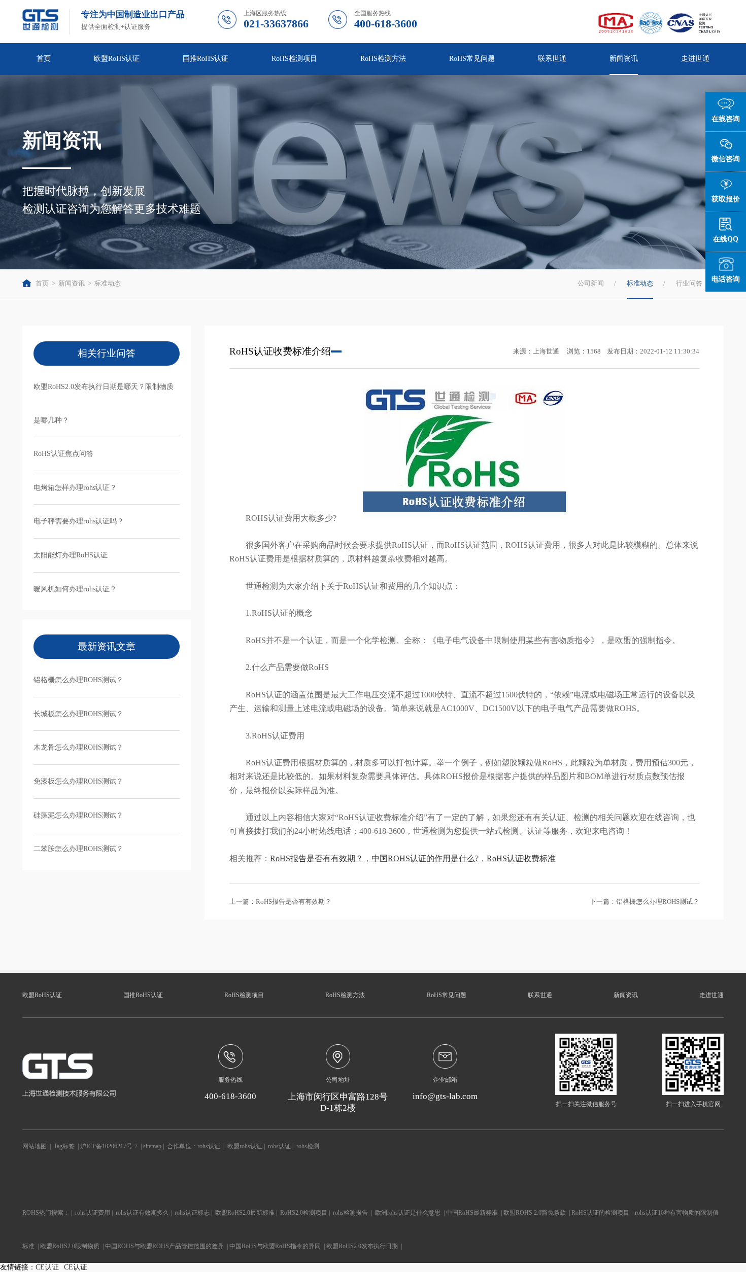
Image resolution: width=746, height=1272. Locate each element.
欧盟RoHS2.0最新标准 (245, 1212)
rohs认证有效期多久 (142, 1212)
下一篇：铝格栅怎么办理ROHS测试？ (644, 901)
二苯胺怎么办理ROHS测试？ (78, 849)
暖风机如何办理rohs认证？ (75, 589)
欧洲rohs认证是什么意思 (407, 1212)
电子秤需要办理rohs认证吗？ (78, 521)
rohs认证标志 (192, 1212)
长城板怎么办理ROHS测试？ (78, 714)
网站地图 (34, 1146)
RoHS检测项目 (244, 995)
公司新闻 (591, 283)
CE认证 (47, 1267)
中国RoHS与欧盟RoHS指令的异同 (275, 1246)
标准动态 (107, 283)
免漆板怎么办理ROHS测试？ (78, 781)
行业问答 (689, 283)
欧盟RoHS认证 (42, 995)
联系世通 (552, 58)
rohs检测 (307, 1146)
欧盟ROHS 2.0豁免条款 (534, 1212)
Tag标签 (64, 1146)
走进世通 (711, 995)
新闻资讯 (71, 283)
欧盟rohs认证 (244, 1146)
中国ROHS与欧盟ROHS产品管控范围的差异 (164, 1246)
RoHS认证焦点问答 (63, 453)
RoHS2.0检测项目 (303, 1212)
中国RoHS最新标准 (472, 1212)
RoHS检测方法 (345, 995)
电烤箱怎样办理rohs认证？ (75, 487)
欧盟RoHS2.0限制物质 (69, 1246)
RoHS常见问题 (446, 995)
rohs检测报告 (350, 1212)
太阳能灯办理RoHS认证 (70, 555)
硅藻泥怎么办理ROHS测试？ (78, 815)
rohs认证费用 (92, 1212)
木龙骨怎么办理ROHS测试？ (78, 747)
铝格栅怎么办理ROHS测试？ (78, 680)
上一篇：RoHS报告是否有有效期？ (280, 901)
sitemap (152, 1146)
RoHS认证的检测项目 (600, 1212)
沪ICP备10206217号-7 (109, 1146)
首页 (44, 58)
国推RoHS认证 (143, 995)
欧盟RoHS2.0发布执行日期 (362, 1246)
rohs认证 (208, 1146)
